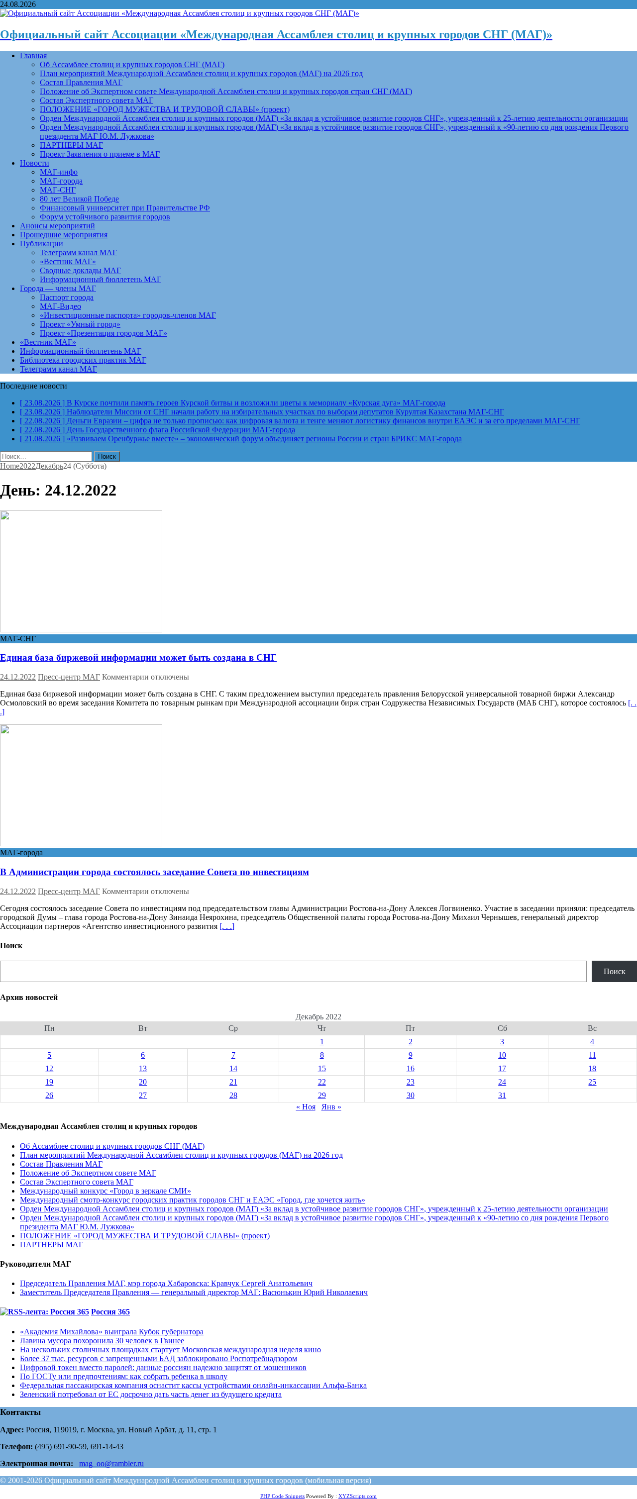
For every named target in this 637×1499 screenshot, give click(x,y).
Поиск (615, 971)
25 (592, 1082)
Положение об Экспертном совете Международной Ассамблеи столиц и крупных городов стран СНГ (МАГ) (226, 91)
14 (233, 1068)
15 (322, 1068)
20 (143, 1082)
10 (502, 1055)
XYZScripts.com (357, 1496)
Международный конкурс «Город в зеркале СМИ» (105, 1191)
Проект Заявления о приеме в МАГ (100, 154)
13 (143, 1068)
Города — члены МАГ (58, 288)
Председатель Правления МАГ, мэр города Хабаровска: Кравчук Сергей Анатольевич (166, 1283)
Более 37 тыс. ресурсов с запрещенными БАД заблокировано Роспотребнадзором (158, 1358)
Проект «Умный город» (80, 324)
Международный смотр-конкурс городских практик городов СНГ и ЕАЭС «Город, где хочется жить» (192, 1200)
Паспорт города (67, 297)
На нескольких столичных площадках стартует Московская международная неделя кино (170, 1349)
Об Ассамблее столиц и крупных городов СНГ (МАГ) (132, 64)
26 (49, 1095)
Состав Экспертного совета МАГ (96, 100)
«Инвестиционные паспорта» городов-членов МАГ (128, 315)
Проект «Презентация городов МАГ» (103, 333)
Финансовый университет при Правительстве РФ (125, 207)
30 (411, 1095)
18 (592, 1068)
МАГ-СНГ (58, 190)
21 (233, 1082)
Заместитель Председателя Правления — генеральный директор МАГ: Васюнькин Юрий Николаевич (194, 1292)
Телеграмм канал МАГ (78, 252)
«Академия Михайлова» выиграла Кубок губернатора (112, 1331)
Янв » (331, 1106)
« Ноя (306, 1106)
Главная (33, 55)
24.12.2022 (18, 677)
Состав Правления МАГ (81, 82)
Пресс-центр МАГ (69, 677)
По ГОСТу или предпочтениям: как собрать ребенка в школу (123, 1376)
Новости (34, 163)
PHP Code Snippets (282, 1496)
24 (502, 1082)
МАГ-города (61, 181)
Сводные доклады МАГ (80, 270)
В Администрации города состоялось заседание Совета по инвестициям (154, 872)
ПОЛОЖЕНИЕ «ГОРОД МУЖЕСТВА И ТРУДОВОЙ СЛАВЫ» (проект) (165, 109)
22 (322, 1082)
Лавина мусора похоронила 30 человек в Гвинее (102, 1340)
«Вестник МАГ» (68, 261)
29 (322, 1095)
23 (411, 1082)
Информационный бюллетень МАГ (100, 279)
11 (592, 1055)
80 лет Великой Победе (79, 199)
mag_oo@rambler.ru (111, 1463)
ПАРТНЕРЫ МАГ (71, 145)
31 (502, 1095)
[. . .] (226, 926)
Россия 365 (110, 1311)
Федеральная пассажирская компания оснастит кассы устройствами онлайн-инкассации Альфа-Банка (193, 1385)
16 (411, 1068)
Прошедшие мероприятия (63, 234)
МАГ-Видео (60, 306)
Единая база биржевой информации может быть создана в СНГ (138, 657)
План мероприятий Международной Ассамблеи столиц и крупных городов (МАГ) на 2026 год (201, 73)
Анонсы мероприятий (57, 225)
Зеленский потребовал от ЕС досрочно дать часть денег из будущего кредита (151, 1394)
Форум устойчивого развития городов (105, 216)
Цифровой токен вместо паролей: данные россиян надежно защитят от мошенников (163, 1367)
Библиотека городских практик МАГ (83, 360)
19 (49, 1082)
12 (49, 1068)
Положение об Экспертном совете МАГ (88, 1173)
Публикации (41, 243)
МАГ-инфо (59, 172)
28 (233, 1095)
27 (143, 1095)
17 (502, 1068)
